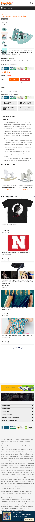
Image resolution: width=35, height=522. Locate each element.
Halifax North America (12, 64)
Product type (5, 61)
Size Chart (6, 119)
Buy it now (25, 79)
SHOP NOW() (29, 519)
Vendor (3, 64)
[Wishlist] (21, 82)
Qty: (2, 79)
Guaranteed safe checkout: (9, 94)
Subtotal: (4, 76)
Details (5, 114)
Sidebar (5, 19)
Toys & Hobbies (13, 91)
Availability (4, 58)
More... (21, 519)
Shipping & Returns (9, 116)
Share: (3, 87)
